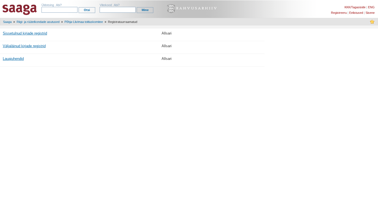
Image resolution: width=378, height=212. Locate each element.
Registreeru (339, 12)
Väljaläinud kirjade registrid (24, 46)
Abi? (59, 5)
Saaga (7, 21)
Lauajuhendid (13, 59)
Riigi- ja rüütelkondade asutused (38, 21)
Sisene (370, 12)
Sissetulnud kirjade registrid (25, 33)
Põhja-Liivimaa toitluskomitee (83, 21)
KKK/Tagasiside (355, 7)
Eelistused (356, 12)
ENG (371, 7)
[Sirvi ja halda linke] (372, 23)
